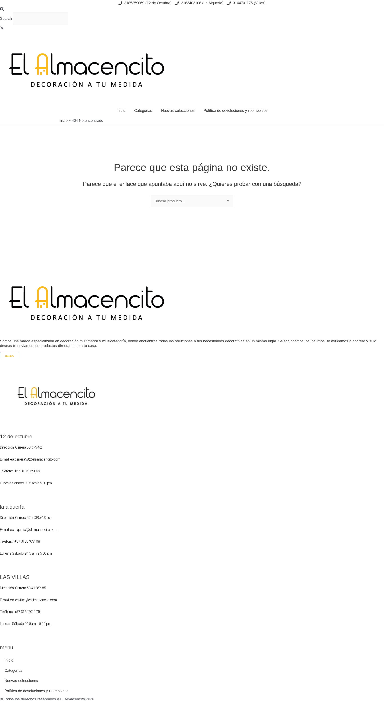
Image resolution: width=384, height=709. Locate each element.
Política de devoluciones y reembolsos (236, 110)
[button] (192, 9)
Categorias (143, 110)
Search (6, 18)
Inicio (120, 110)
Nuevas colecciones (178, 110)
